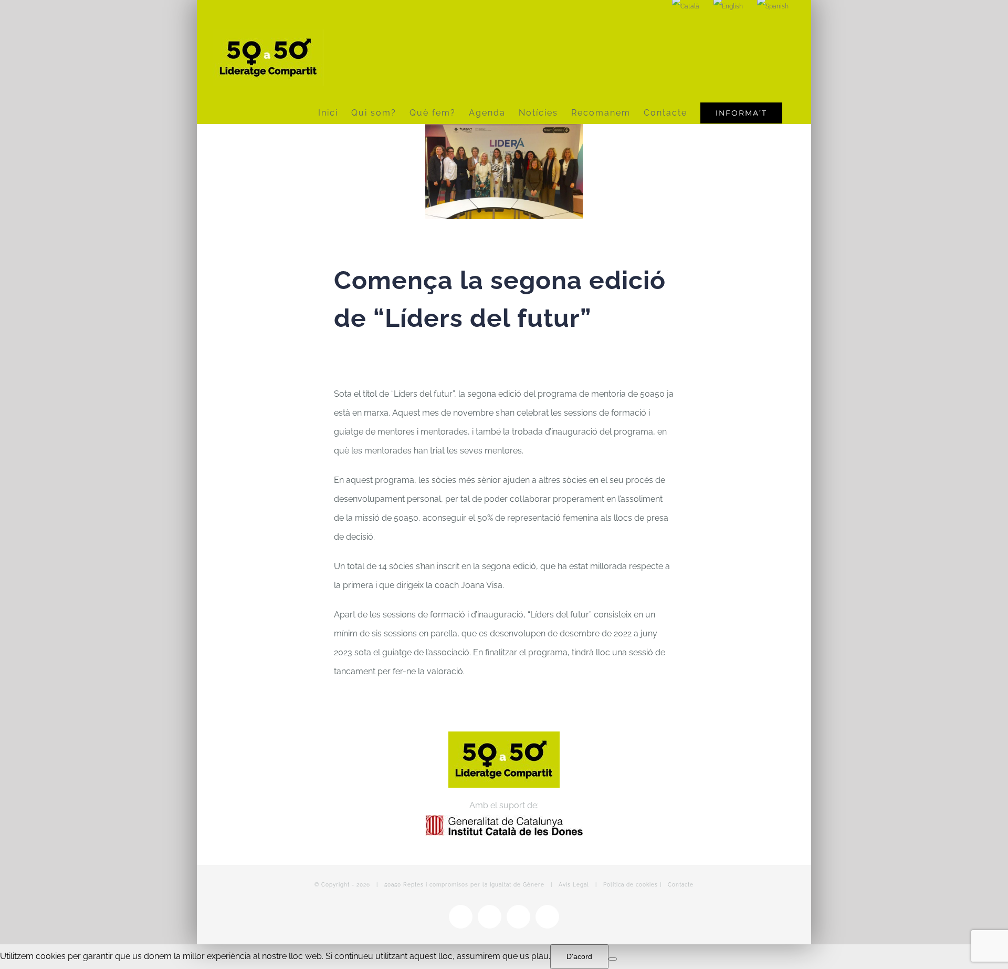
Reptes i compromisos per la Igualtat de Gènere (473, 885)
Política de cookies (630, 885)
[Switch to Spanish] (772, 6)
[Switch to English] (728, 6)
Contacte (681, 885)
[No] (612, 959)
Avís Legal (574, 885)
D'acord (579, 956)
